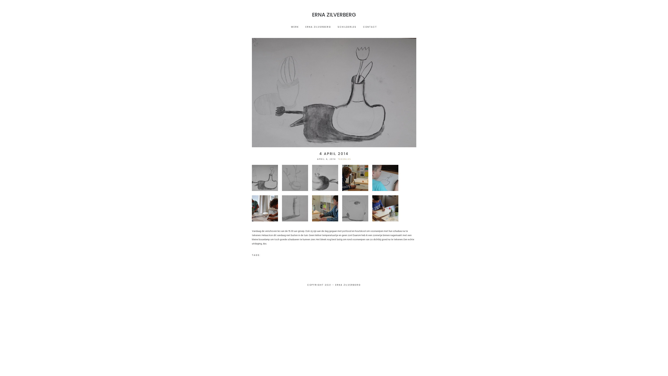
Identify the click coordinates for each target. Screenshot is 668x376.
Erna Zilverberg (334, 14)
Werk (295, 26)
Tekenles (344, 159)
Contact (370, 26)
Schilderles (347, 26)
